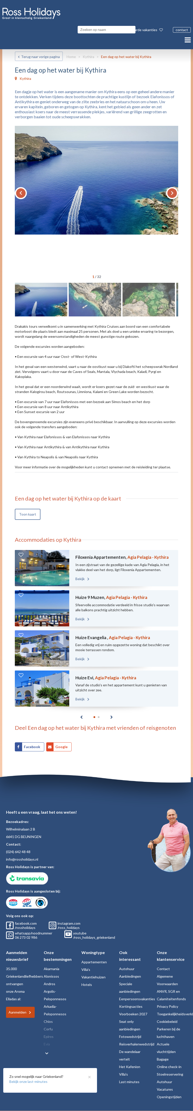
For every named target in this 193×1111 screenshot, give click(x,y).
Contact (163, 969)
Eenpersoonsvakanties (137, 999)
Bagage (163, 1059)
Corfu (48, 1029)
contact (182, 30)
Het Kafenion (129, 1067)
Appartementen (94, 962)
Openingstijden (169, 1097)
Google (61, 747)
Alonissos (51, 976)
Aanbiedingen (130, 976)
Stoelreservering (170, 1074)
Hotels (86, 984)
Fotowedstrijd (130, 1036)
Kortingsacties (130, 1006)
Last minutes (129, 1082)
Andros (49, 984)
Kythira (88, 56)
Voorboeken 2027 (133, 1014)
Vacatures (165, 1089)
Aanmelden (17, 1012)
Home (71, 56)
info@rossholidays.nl (22, 859)
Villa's (85, 969)
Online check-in (169, 1067)
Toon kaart (27, 514)
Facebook (32, 747)
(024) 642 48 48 (18, 852)
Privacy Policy (167, 1006)
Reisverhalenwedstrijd (136, 1044)
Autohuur (126, 969)
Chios (48, 1021)
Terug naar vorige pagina (40, 56)
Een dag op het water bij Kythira (126, 56)
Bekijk (80, 579)
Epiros (49, 1036)
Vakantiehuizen (93, 977)
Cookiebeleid (167, 1021)
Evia (47, 1044)
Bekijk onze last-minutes (28, 1081)
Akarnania (51, 969)
